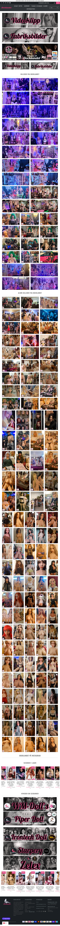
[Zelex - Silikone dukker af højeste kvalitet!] (30, 869)
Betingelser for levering (40, 908)
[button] (21, 6)
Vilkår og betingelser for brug (41, 904)
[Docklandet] (6, 7)
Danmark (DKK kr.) (44, 3)
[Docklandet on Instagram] (5, 2)
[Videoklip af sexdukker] (30, 27)
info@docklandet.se (53, 903)
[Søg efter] (57, 7)
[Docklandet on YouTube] (10, 2)
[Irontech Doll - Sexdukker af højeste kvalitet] (30, 840)
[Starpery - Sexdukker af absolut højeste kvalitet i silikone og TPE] (30, 855)
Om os (37, 902)
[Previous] (2, 777)
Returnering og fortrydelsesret (41, 906)
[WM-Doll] (30, 810)
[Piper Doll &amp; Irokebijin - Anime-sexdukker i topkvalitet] (30, 825)
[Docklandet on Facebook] (3, 2)
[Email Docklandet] (1, 2)
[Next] (58, 777)
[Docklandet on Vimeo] (7, 2)
